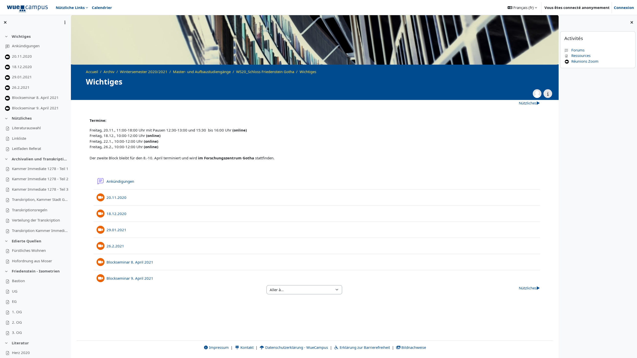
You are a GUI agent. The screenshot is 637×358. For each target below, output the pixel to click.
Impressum (218, 347)
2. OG (17, 322)
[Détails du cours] (547, 93)
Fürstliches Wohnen (29, 250)
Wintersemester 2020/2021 (143, 71)
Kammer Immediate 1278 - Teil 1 (40, 168)
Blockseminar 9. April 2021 (35, 107)
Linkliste (19, 138)
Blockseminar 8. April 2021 (35, 97)
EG (14, 301)
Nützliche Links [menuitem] (70, 7)
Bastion (18, 280)
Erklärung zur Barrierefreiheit (364, 347)
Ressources (580, 55)
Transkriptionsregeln (29, 209)
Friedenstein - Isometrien (36, 270)
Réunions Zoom (584, 61)
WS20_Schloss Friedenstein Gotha (265, 71)
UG (14, 291)
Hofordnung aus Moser (32, 260)
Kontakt (246, 347)
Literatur (20, 342)
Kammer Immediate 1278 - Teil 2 (40, 178)
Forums (577, 49)
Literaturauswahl (26, 127)
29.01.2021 (22, 76)
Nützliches (22, 118)
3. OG (17, 332)
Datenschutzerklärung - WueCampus (296, 347)
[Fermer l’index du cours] (5, 22)
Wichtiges (21, 36)
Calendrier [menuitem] (102, 7)
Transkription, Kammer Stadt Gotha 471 (40, 199)
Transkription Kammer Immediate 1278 (40, 230)
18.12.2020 (22, 66)
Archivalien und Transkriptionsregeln (40, 158)
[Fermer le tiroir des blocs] (632, 22)
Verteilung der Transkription (36, 220)
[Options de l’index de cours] (65, 22)
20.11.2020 (22, 56)
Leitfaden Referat (26, 148)
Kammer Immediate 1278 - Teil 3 (40, 189)
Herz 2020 (21, 352)
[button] (522, 7)
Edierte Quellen (26, 240)
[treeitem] (35, 72)
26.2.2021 (21, 87)
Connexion (624, 7)
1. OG (17, 311)
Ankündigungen (26, 45)
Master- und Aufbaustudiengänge (202, 71)
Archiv (109, 71)
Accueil (92, 71)
